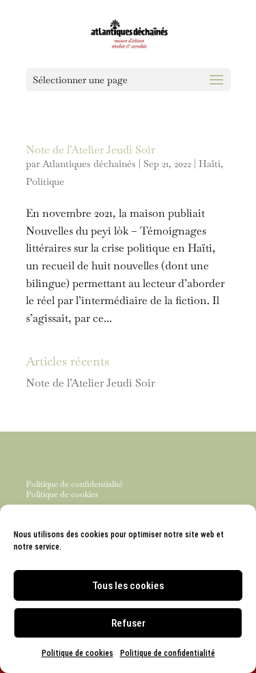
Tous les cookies (128, 586)
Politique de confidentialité (167, 653)
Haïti (210, 164)
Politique (45, 181)
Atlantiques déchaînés (89, 164)
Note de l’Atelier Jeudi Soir (90, 150)
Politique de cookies (77, 653)
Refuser (128, 623)
